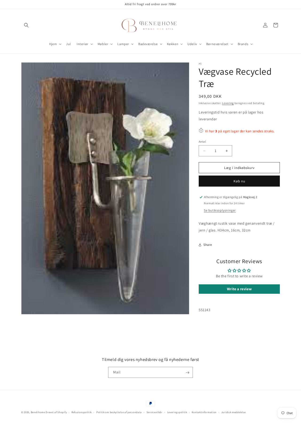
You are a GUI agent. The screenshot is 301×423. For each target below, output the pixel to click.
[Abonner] (187, 372)
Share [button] (207, 245)
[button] (26, 25)
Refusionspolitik (81, 412)
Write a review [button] (239, 288)
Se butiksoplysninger (220, 210)
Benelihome (38, 412)
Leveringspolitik (177, 412)
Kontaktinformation (204, 412)
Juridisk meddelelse (233, 412)
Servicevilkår (154, 412)
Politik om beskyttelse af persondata (119, 412)
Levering (228, 103)
